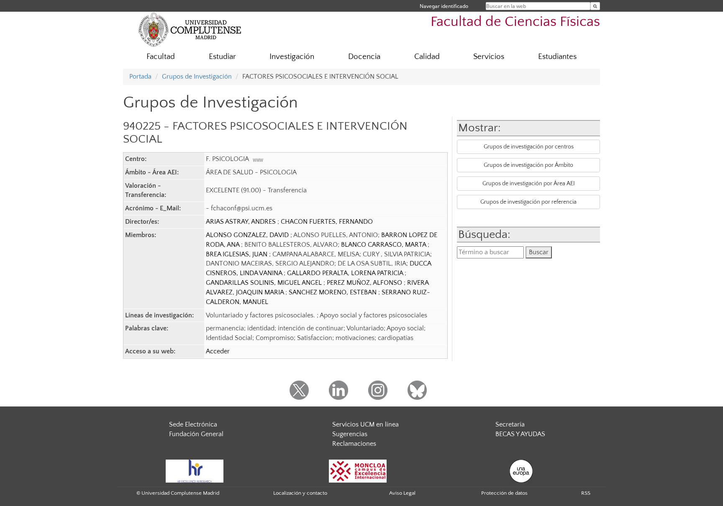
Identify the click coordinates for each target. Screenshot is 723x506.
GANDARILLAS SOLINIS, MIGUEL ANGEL (264, 282)
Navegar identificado (444, 6)
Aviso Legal (402, 493)
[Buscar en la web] (595, 6)
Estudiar (222, 56)
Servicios (488, 56)
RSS (585, 493)
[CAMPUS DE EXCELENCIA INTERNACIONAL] (358, 470)
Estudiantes (557, 56)
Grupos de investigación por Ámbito (528, 165)
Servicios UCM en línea (365, 424)
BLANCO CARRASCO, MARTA (384, 244)
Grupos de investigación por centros (529, 146)
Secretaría (510, 424)
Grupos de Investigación (197, 76)
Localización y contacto (300, 493)
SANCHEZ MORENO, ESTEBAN (333, 292)
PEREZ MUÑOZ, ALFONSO (365, 282)
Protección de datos (504, 493)
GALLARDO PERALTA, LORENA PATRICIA (346, 273)
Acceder (218, 351)
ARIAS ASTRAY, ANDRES (241, 221)
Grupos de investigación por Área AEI (528, 183)
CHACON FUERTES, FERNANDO (327, 221)
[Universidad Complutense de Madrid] (190, 29)
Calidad (427, 56)
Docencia (364, 56)
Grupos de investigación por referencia (528, 202)
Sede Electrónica (193, 424)
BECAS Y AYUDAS (520, 434)
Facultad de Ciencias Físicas (515, 22)
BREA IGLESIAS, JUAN (237, 254)
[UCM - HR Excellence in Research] (194, 470)
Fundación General (196, 434)
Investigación (291, 56)
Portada (140, 76)
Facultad (160, 56)
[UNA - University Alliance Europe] (521, 470)
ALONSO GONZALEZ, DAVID (248, 235)
